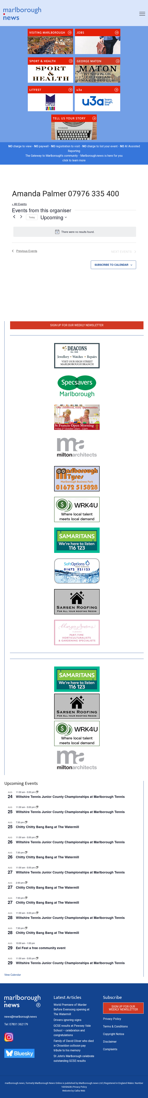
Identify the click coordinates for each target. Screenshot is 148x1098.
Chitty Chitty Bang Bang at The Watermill (47, 826)
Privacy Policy (112, 1019)
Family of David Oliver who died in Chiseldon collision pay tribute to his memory (74, 1045)
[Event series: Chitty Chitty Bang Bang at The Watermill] (26, 822)
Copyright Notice (113, 1034)
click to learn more (74, 160)
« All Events (19, 204)
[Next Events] (21, 216)
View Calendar (12, 974)
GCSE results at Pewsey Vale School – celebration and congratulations (72, 1030)
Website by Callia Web (73, 1090)
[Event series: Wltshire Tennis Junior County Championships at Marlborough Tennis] (37, 792)
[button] (142, 13)
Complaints (110, 1049)
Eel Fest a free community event (41, 947)
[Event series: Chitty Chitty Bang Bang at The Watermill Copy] (26, 882)
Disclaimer (110, 1041)
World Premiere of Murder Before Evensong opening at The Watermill (71, 1009)
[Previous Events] (14, 216)
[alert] (74, 232)
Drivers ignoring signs (67, 1020)
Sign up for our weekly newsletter (76, 325)
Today (32, 217)
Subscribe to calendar (111, 264)
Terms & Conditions (115, 1026)
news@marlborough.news (20, 1016)
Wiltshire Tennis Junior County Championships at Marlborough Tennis (70, 796)
